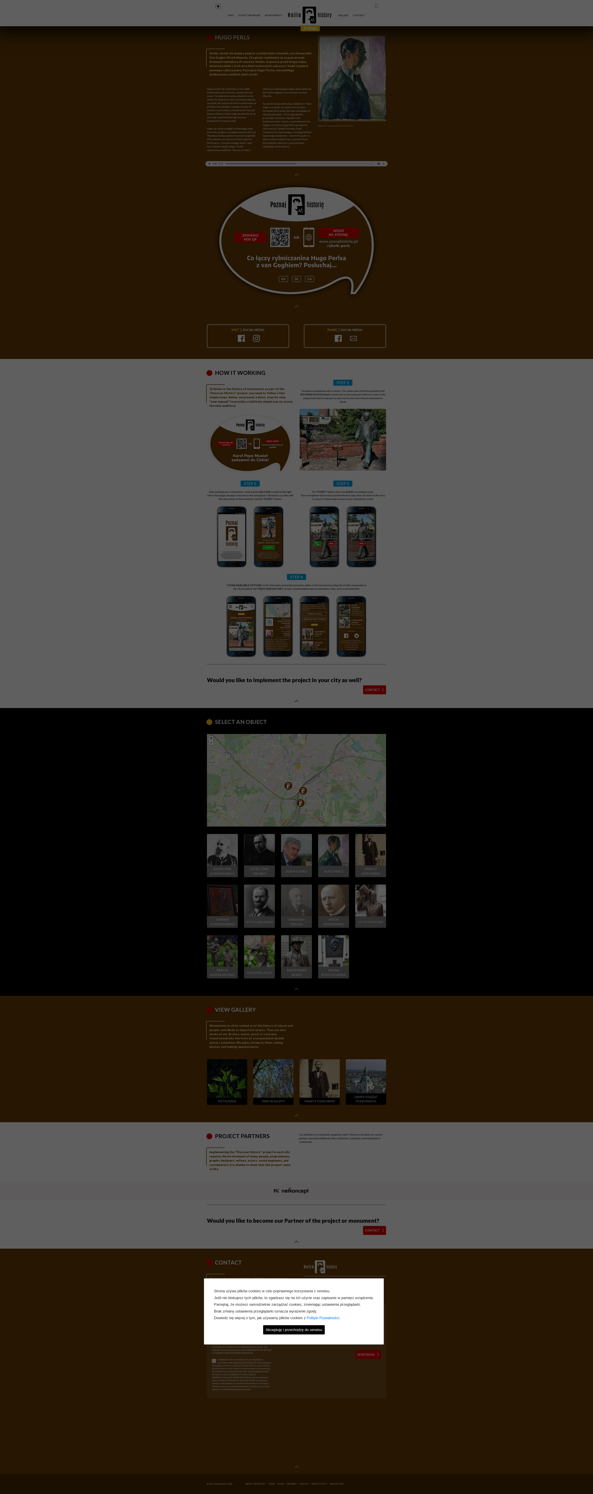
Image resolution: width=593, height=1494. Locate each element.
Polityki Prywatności (323, 1318)
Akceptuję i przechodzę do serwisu (294, 1330)
